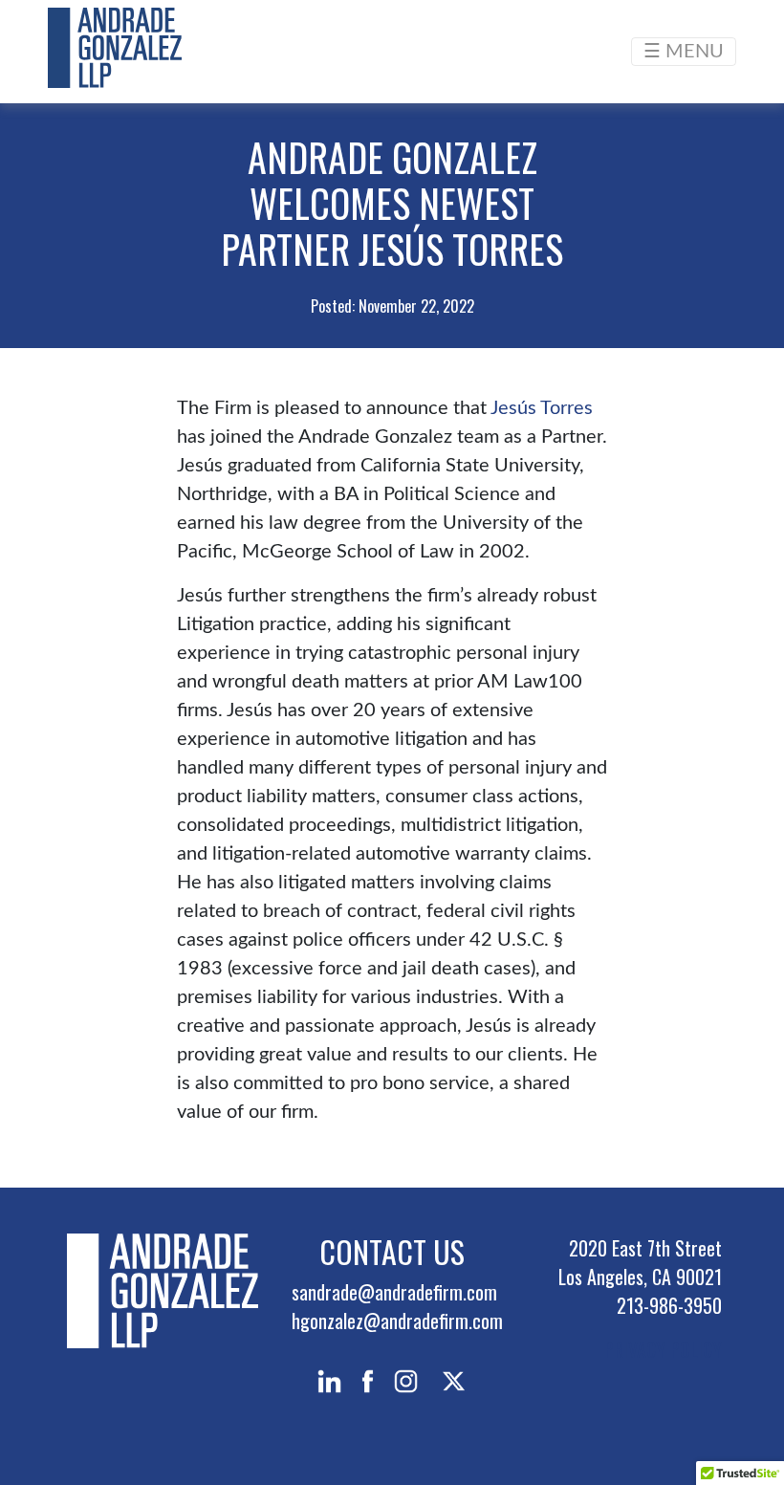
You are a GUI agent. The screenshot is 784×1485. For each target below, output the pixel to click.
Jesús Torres (541, 408)
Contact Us (392, 1251)
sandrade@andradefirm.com (394, 1292)
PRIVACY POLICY (663, 1349)
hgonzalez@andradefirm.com (397, 1320)
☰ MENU (683, 51)
